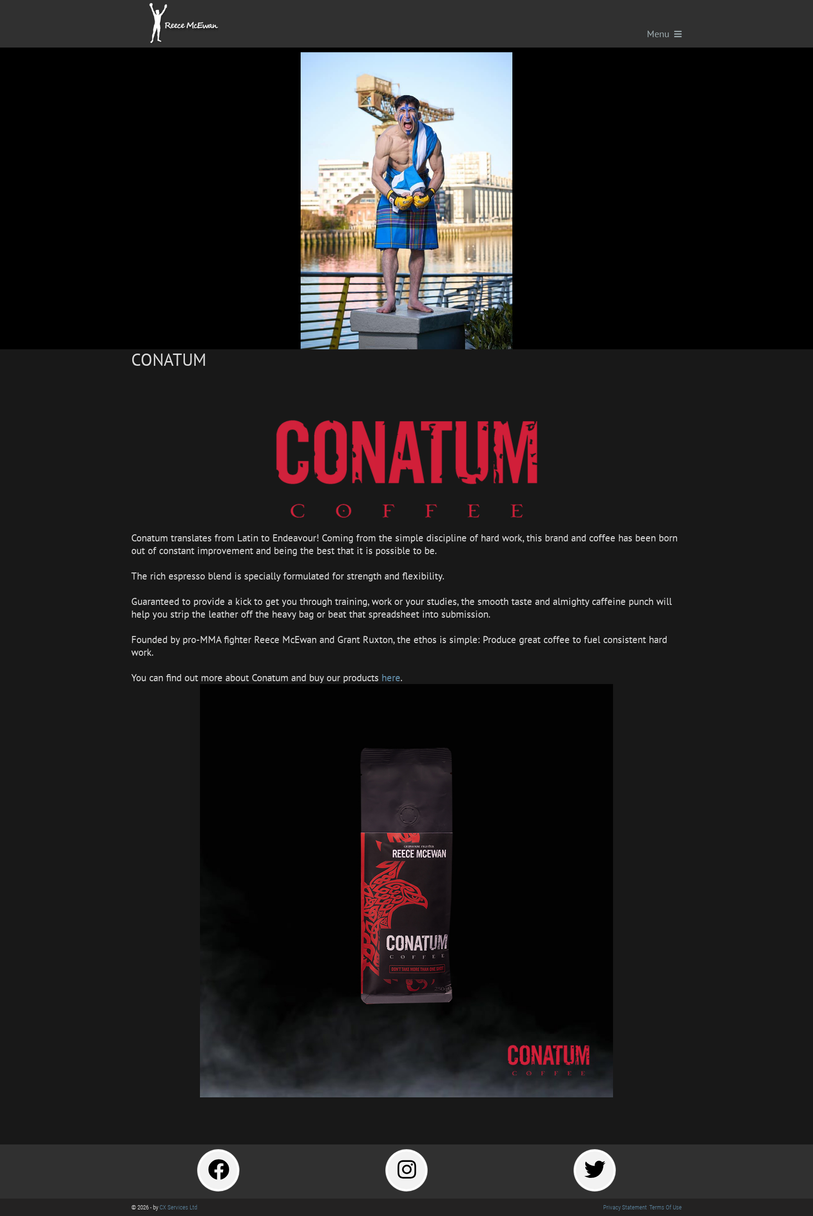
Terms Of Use (665, 1207)
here (391, 677)
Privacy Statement (625, 1207)
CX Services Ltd (178, 1207)
